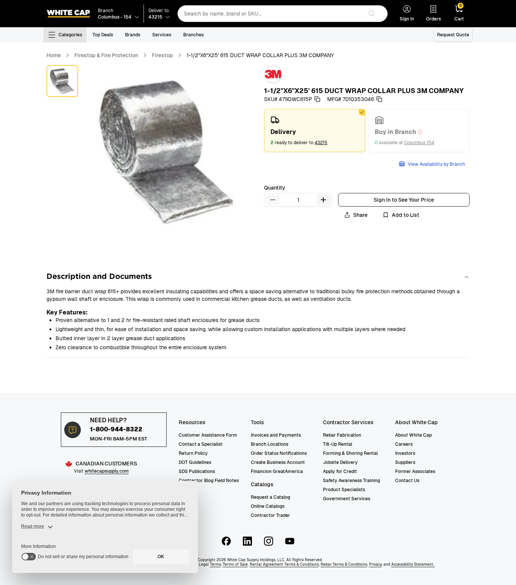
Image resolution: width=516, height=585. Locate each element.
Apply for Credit (340, 471)
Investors (405, 453)
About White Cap (413, 435)
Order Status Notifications (279, 453)
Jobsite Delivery (340, 462)
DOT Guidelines (195, 462)
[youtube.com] (289, 541)
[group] (367, 130)
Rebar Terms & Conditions (344, 564)
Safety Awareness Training (351, 481)
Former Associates (415, 471)
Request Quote (453, 35)
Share (360, 215)
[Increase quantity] (323, 199)
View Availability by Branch (436, 164)
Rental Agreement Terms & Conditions (284, 564)
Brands (132, 35)
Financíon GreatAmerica (277, 471)
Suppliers (405, 462)
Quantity (274, 187)
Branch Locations (269, 444)
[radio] (314, 130)
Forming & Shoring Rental (350, 453)
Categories (70, 35)
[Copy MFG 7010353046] (379, 99)
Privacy (375, 564)
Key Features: (67, 312)
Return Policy (193, 453)
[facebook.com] (226, 541)
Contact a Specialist (200, 444)
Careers (403, 444)
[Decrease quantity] (273, 199)
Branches (193, 35)
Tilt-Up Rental (337, 444)
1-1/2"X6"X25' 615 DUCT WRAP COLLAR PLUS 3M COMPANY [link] (260, 55)
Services (161, 35)
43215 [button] (321, 143)
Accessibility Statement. (413, 564)
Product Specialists (344, 490)
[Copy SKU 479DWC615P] (317, 99)
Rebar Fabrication (342, 435)
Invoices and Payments (276, 435)
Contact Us (407, 481)
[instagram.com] (268, 541)
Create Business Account (278, 462)
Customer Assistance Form (208, 435)
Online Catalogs (267, 506)
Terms (215, 564)
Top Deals (103, 35)
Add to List (405, 215)
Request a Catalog (270, 497)
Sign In (407, 19)
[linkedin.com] (247, 541)
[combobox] (270, 13)
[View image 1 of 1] (62, 81)
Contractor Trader (270, 515)
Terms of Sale (235, 564)
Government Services (346, 499)
